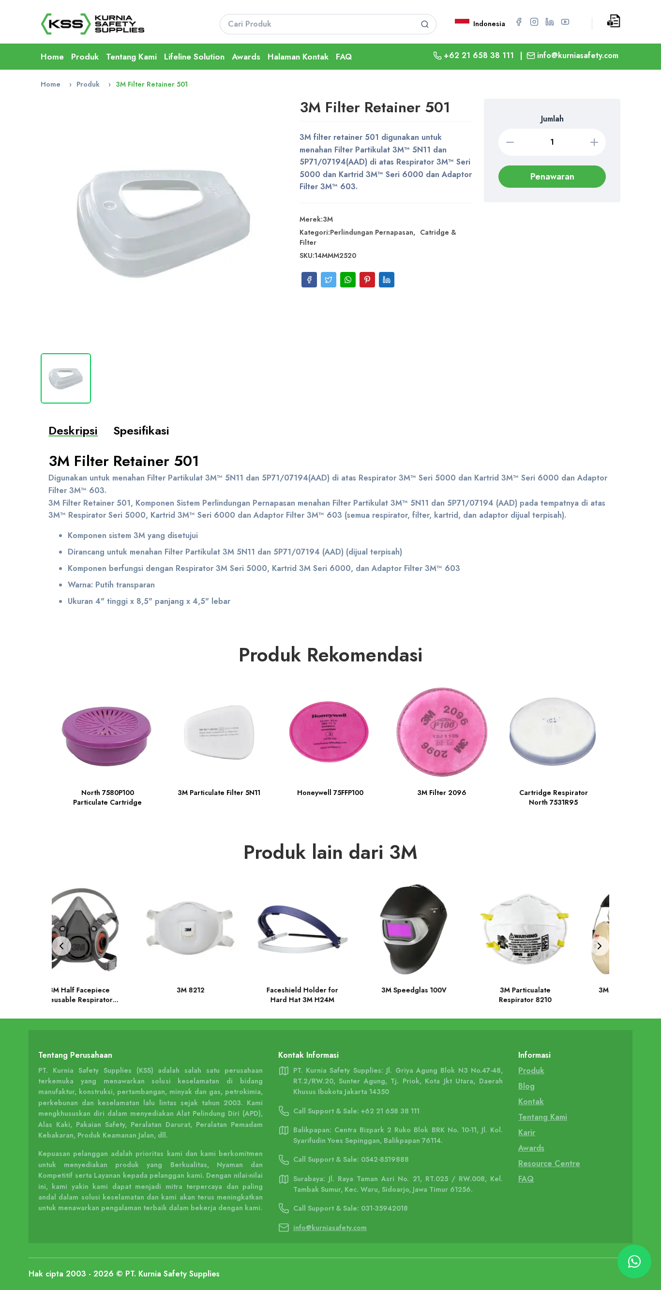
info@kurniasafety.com (577, 55)
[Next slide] (599, 946)
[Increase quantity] (594, 142)
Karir (526, 1132)
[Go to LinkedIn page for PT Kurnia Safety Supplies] (549, 21)
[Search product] (425, 24)
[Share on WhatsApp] (348, 279)
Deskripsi (73, 430)
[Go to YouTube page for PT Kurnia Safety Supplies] (565, 21)
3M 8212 (107, 990)
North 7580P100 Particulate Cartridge (107, 797)
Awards (246, 56)
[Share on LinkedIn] (386, 279)
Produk (85, 56)
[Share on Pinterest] (367, 279)
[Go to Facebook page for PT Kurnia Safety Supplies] (518, 21)
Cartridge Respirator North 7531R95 (553, 797)
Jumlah (552, 118)
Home (52, 56)
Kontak (531, 1101)
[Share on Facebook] (309, 279)
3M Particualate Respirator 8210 (442, 995)
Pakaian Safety (100, 1124)
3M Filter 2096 (441, 792)
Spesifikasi (141, 430)
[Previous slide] (61, 946)
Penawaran (552, 176)
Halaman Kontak (298, 56)
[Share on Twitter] (328, 279)
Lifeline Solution (194, 56)
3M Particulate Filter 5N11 (219, 792)
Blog (526, 1086)
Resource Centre (549, 1163)
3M (328, 219)
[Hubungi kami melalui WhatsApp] (634, 1261)
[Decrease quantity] (510, 142)
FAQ (344, 56)
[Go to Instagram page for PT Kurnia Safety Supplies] (534, 21)
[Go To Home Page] (118, 24)
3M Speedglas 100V (330, 990)
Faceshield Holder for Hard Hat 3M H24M (219, 995)
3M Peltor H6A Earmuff (553, 990)
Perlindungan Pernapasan (371, 232)
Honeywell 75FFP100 (330, 792)
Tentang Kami (131, 56)
